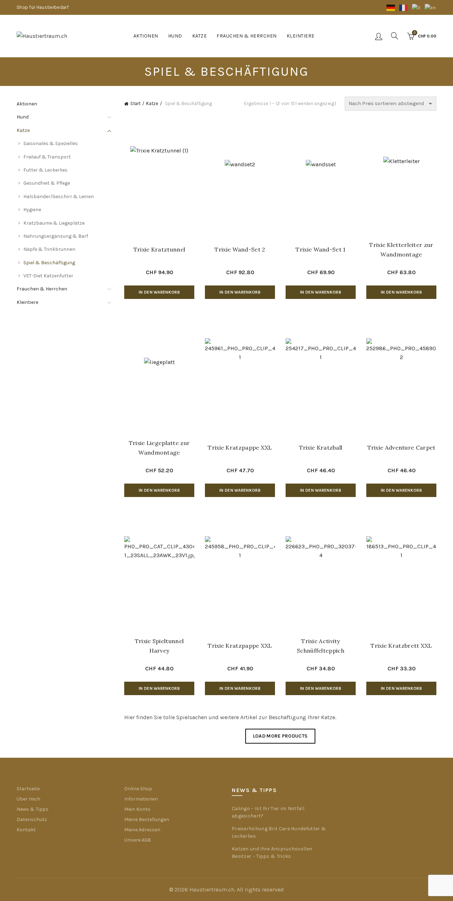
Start (135, 103)
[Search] (394, 35)
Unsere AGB (137, 840)
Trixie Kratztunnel (159, 249)
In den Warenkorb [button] (159, 292)
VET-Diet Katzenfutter (48, 276)
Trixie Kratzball (321, 447)
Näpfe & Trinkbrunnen (49, 249)
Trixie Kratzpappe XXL (240, 447)
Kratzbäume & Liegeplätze (54, 223)
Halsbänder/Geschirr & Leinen (58, 197)
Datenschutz (32, 819)
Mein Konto (137, 809)
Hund (175, 36)
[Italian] (417, 7)
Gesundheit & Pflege (46, 183)
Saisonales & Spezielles (50, 143)
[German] (391, 7)
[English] (430, 7)
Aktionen (145, 36)
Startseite (28, 789)
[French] (403, 7)
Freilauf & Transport (47, 157)
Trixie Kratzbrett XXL (401, 645)
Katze (199, 36)
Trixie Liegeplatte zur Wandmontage (159, 447)
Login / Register (378, 36)
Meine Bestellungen (146, 819)
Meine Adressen (142, 830)
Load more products (280, 736)
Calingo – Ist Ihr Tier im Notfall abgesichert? (268, 812)
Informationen (141, 799)
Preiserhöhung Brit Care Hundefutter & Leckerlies (279, 832)
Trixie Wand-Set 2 (239, 249)
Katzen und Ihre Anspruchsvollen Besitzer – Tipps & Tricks (272, 852)
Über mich (28, 799)
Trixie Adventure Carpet (401, 447)
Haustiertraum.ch (211, 889)
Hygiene (32, 210)
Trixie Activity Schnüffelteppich (320, 645)
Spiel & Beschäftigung (49, 263)
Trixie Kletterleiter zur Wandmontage (401, 249)
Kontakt (26, 830)
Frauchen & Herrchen (247, 36)
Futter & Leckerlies (45, 170)
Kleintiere (301, 36)
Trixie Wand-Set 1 (320, 249)
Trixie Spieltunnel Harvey (159, 645)
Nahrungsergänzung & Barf (55, 236)
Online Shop (138, 789)
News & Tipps (32, 809)
